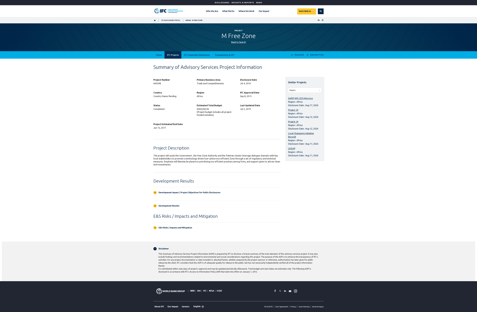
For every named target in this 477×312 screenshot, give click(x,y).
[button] (321, 11)
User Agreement (281, 307)
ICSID (219, 291)
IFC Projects (173, 55)
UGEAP (291, 148)
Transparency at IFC (224, 55)
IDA (199, 291)
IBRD (192, 291)
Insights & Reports (242, 3)
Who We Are (212, 11)
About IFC (159, 306)
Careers (185, 306)
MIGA (211, 291)
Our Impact (264, 11)
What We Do (228, 11)
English (197, 306)
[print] (318, 20)
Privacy (293, 307)
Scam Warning (303, 307)
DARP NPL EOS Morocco (300, 98)
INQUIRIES (299, 55)
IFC (204, 291)
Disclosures (222, 3)
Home (159, 55)
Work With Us (305, 11)
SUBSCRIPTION (317, 55)
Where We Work (246, 11)
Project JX (293, 110)
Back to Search (238, 42)
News (259, 3)
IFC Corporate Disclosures (197, 55)
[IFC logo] (168, 11)
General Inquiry (318, 307)
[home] (154, 20)
